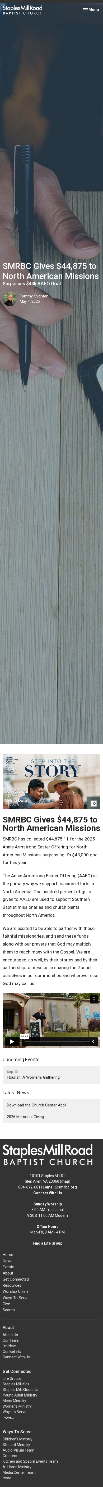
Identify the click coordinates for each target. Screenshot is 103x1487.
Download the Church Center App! (36, 1105)
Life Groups (12, 1378)
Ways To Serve (16, 1297)
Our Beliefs (12, 1351)
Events (8, 1266)
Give (6, 1303)
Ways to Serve (14, 1412)
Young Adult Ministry (20, 1395)
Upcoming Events (21, 1059)
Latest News (16, 1092)
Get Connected (16, 1279)
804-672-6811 (30, 1187)
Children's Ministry (17, 1439)
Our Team (11, 1340)
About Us (10, 1335)
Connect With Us (47, 1193)
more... (8, 1417)
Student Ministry (16, 1445)
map (65, 1181)
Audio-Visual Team (18, 1450)
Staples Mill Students (20, 1389)
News (7, 1260)
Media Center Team (19, 1472)
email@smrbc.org (61, 1187)
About (8, 1273)
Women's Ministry (17, 1406)
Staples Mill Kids (16, 1384)
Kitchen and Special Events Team (30, 1461)
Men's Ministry (14, 1401)
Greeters (10, 1456)
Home (8, 1254)
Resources (12, 1285)
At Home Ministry (17, 1467)
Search (9, 1310)
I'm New (9, 1346)
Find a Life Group (47, 1243)
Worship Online (16, 1291)
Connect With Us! (17, 1357)
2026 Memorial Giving (25, 1116)
